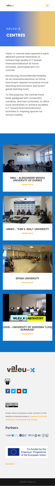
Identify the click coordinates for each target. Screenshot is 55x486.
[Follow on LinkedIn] (24, 391)
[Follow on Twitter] (13, 391)
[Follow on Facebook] (8, 391)
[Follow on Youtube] (19, 391)
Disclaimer (10, 464)
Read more (27, 184)
